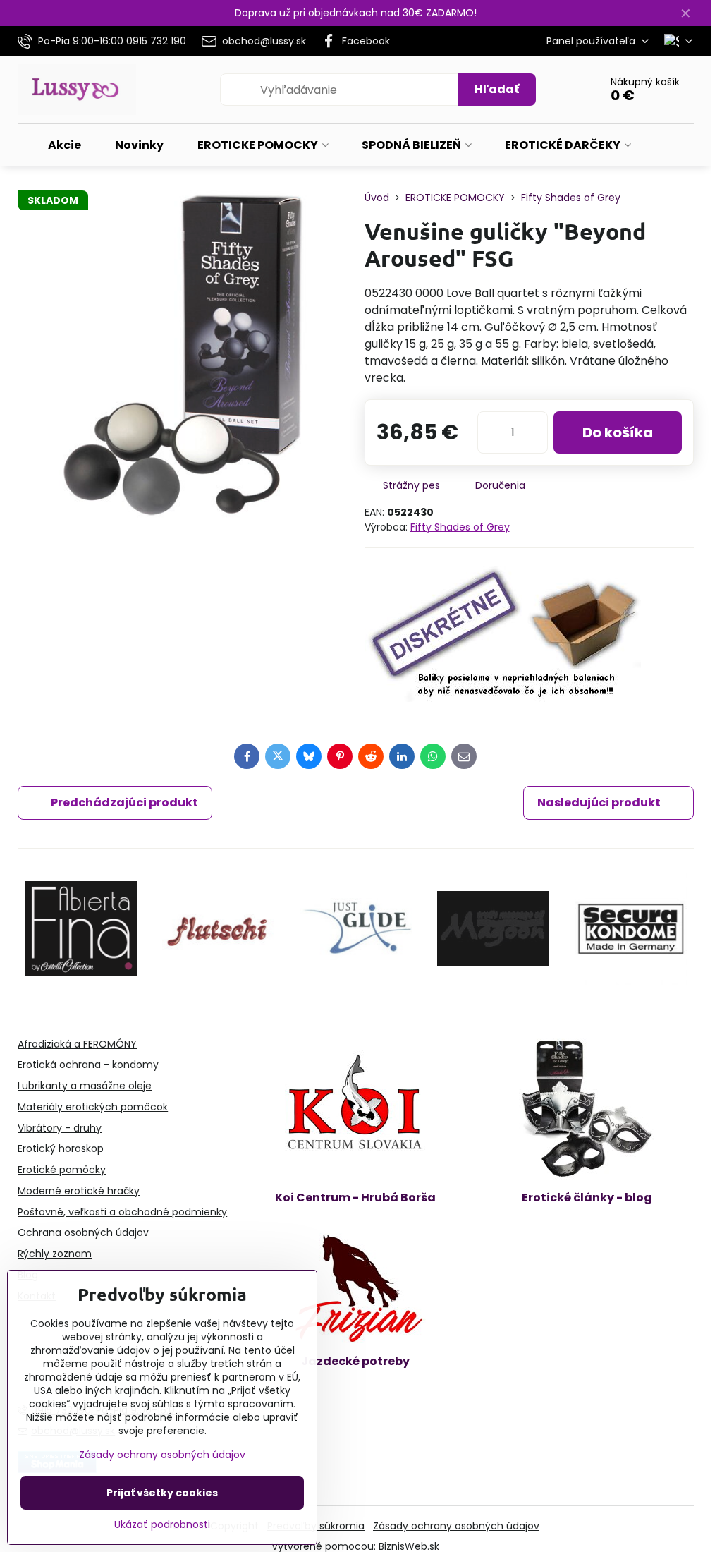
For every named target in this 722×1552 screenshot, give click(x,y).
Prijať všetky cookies (162, 1493)
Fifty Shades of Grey (460, 527)
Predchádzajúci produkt (124, 802)
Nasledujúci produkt (599, 802)
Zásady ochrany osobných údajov (456, 1526)
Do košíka (617, 432)
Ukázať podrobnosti (162, 1525)
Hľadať (497, 89)
